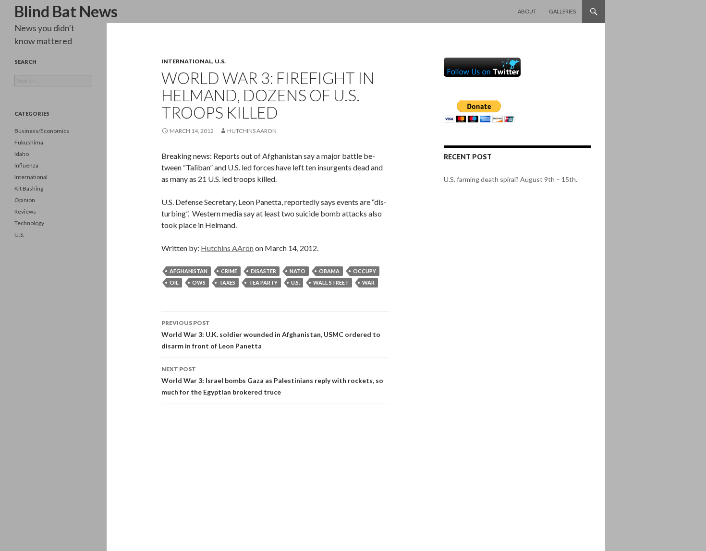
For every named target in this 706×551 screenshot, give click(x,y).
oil (174, 282)
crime (229, 271)
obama (329, 271)
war (368, 282)
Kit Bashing (28, 188)
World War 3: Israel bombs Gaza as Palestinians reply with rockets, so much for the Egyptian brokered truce (272, 380)
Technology (29, 223)
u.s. (295, 282)
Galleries (562, 11)
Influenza (26, 165)
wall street (331, 282)
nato (297, 271)
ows (199, 282)
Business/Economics (41, 130)
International (186, 61)
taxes (227, 282)
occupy (364, 271)
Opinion (24, 200)
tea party (263, 282)
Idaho (21, 153)
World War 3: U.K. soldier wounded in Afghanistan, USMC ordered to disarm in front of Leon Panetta (270, 334)
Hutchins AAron (252, 130)
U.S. (220, 61)
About (527, 11)
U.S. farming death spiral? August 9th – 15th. (510, 179)
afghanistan (188, 271)
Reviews (25, 211)
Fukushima (28, 142)
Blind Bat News (66, 11)
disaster (263, 271)
